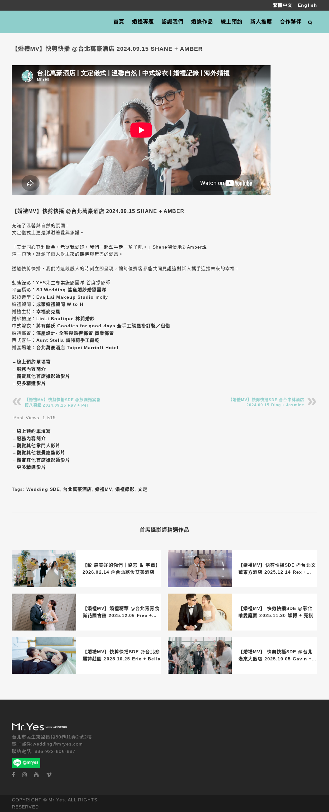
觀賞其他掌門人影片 (38, 445)
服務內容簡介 (31, 369)
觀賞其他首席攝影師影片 (43, 376)
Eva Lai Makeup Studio (65, 297)
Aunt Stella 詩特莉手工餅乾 (68, 340)
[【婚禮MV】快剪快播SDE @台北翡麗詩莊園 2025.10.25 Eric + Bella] (44, 655)
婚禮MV (103, 489)
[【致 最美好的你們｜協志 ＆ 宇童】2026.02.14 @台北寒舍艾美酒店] (44, 568)
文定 (142, 489)
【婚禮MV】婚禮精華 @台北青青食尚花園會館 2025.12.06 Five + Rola (121, 612)
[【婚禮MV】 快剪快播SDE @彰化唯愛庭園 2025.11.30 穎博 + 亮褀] (200, 612)
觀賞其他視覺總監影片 (41, 452)
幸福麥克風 (48, 311)
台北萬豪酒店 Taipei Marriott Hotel (77, 347)
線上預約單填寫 (34, 361)
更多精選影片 (31, 383)
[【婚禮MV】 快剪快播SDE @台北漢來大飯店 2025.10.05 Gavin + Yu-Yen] (200, 655)
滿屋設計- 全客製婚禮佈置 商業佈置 (75, 333)
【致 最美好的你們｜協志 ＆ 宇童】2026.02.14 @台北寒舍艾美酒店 (121, 568)
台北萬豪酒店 (77, 489)
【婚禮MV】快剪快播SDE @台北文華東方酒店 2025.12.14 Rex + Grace (277, 569)
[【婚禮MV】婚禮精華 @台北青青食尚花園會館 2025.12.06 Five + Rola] (44, 612)
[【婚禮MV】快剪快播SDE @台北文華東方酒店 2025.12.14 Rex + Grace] (200, 568)
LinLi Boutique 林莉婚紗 (65, 318)
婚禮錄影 (125, 489)
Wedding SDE (43, 489)
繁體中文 (283, 5)
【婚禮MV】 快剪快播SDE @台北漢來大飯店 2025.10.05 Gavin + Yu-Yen (275, 656)
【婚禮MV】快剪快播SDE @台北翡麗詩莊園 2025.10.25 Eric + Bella (122, 655)
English (307, 5)
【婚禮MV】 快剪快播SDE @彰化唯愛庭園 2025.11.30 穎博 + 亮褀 (275, 612)
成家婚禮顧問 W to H (60, 304)
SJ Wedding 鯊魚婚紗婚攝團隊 (71, 289)
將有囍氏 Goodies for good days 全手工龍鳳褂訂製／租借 (103, 325)
